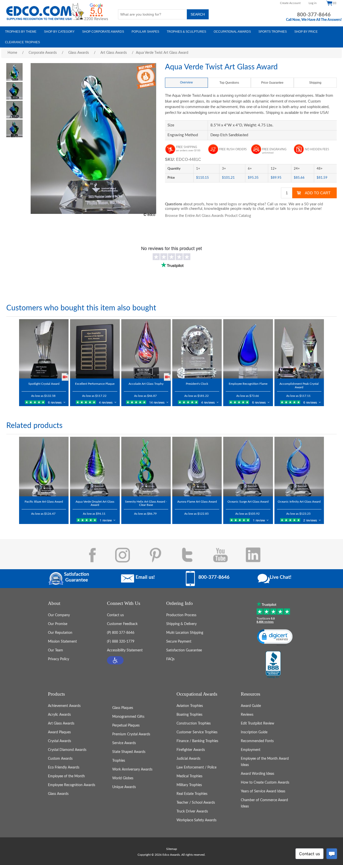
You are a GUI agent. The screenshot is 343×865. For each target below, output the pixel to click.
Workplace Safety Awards (196, 820)
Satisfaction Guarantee (184, 650)
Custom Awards (60, 758)
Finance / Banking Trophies (197, 741)
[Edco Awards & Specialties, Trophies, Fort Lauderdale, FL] (273, 665)
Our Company (59, 615)
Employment (250, 750)
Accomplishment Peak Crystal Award (299, 385)
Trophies (118, 760)
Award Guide (251, 706)
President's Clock (197, 383)
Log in (313, 3)
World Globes (122, 778)
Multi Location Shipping (184, 633)
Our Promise (57, 624)
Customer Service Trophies (197, 732)
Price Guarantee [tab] (272, 82)
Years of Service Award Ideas (263, 791)
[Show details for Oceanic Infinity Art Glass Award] (299, 466)
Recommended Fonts (257, 741)
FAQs (170, 659)
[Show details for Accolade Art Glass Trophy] (146, 348)
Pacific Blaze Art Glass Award (44, 501)
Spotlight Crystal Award (44, 383)
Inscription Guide (254, 732)
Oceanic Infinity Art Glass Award (299, 501)
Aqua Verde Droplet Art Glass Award (95, 503)
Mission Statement (62, 641)
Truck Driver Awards (192, 811)
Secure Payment (178, 641)
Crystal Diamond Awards (67, 750)
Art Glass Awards (61, 723)
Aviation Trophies (190, 706)
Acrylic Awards (59, 714)
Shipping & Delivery (181, 624)
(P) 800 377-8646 (120, 633)
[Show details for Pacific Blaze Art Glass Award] (44, 466)
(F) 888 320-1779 (120, 641)
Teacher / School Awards (196, 802)
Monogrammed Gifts (128, 716)
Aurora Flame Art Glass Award (197, 501)
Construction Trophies (194, 723)
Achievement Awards (64, 706)
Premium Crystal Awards (131, 734)
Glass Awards (58, 794)
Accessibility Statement (125, 650)
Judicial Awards (188, 758)
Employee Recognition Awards (71, 785)
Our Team (55, 650)
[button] (115, 660)
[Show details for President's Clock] (197, 348)
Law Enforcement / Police (196, 767)
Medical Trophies (189, 776)
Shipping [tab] (315, 82)
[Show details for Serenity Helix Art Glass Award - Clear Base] (146, 466)
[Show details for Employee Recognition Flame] (248, 348)
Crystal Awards (59, 741)
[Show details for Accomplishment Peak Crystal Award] (299, 348)
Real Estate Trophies (192, 794)
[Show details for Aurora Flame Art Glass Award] (197, 466)
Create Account (290, 3)
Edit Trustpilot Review (257, 723)
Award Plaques (59, 732)
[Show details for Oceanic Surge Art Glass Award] (248, 466)
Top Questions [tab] (229, 82)
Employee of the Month (66, 776)
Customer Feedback (122, 624)
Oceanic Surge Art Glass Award (248, 501)
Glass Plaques (122, 708)
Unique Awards (124, 787)
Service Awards (124, 743)
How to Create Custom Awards (265, 782)
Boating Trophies (189, 714)
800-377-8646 (314, 14)
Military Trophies (189, 785)
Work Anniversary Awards (132, 769)
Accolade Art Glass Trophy (146, 383)
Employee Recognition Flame (248, 383)
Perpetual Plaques (126, 725)
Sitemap (171, 848)
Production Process (181, 615)
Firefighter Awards (191, 750)
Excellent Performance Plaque (95, 383)
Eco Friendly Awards (63, 767)
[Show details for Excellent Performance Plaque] (95, 348)
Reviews (247, 714)
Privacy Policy (58, 659)
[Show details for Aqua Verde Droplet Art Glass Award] (95, 466)
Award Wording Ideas (257, 774)
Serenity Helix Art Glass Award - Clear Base (146, 503)
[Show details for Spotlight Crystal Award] (44, 348)
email (270, 209)
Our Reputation (60, 633)
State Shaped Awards (128, 752)
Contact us (115, 615)
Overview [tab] (186, 82)
